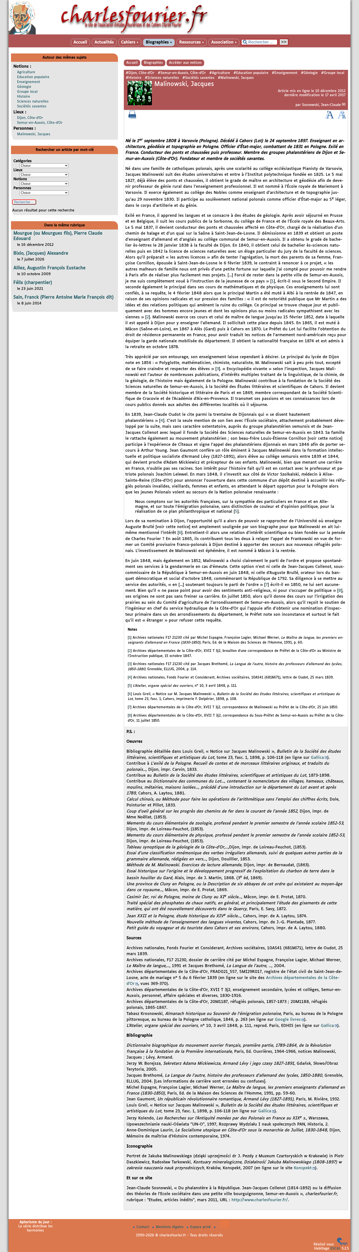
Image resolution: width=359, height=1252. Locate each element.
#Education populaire (250, 73)
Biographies (159, 42)
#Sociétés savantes (198, 78)
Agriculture (26, 72)
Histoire (23, 96)
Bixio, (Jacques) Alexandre (40, 253)
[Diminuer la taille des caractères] (342, 117)
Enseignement (28, 82)
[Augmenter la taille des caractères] (329, 117)
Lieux (17, 170)
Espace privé (201, 1227)
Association (224, 42)
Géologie (24, 87)
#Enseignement (284, 73)
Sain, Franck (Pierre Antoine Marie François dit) (63, 297)
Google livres (288, 1020)
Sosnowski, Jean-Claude (321, 105)
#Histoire (133, 78)
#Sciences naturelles (162, 78)
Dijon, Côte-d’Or (30, 118)
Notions (20, 179)
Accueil (80, 42)
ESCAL (335, 1248)
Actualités (104, 42)
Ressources (191, 42)
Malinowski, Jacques (33, 134)
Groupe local (27, 92)
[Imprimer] (132, 117)
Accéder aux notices (185, 62)
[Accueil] (179, 33)
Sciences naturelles (33, 101)
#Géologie (309, 73)
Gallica (317, 758)
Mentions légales (170, 1227)
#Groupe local (332, 73)
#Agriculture (219, 73)
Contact (143, 1227)
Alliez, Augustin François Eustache (49, 268)
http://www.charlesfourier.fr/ (260, 1200)
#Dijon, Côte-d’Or (140, 73)
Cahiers (129, 42)
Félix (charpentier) (32, 283)
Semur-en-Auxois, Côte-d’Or (40, 123)
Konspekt (303, 1168)
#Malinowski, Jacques (236, 78)
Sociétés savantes (31, 106)
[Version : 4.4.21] (342, 1244)
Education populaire (33, 77)
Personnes (22, 188)
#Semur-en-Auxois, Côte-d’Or (182, 73)
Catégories (22, 161)
